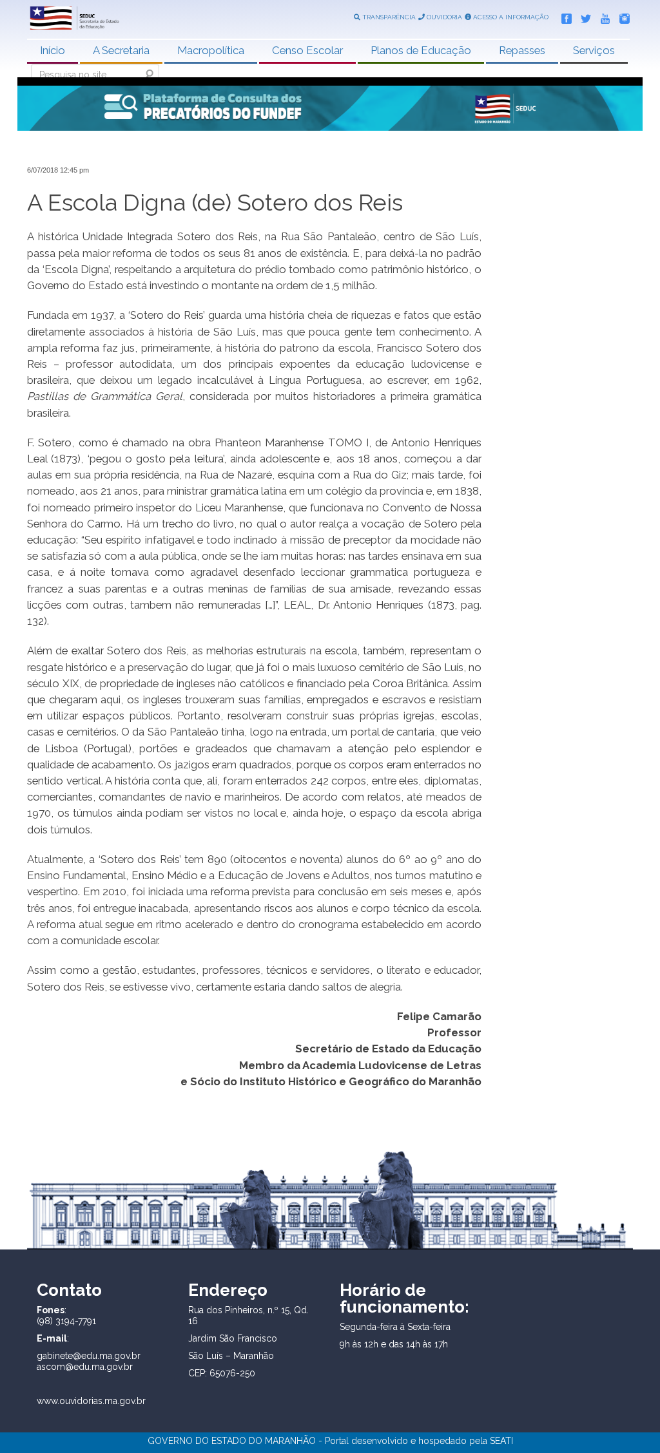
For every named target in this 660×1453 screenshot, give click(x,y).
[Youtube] (602, 16)
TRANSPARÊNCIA (388, 17)
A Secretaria (121, 50)
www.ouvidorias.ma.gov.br (91, 1401)
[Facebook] (563, 16)
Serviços (594, 50)
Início (52, 50)
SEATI (501, 1441)
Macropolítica (210, 50)
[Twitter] (582, 16)
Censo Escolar (307, 50)
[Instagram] (621, 16)
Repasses (522, 50)
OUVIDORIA (443, 17)
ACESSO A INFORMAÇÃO (509, 17)
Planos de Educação (421, 50)
